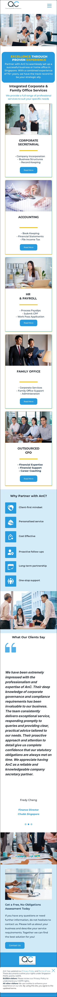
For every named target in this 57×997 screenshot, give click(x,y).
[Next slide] (45, 742)
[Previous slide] (12, 742)
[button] (49, 5)
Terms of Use (44, 971)
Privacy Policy (28, 971)
